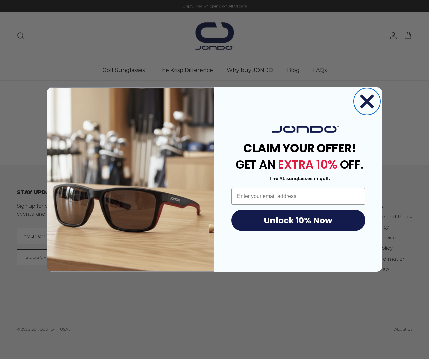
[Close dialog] (367, 101)
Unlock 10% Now (298, 220)
